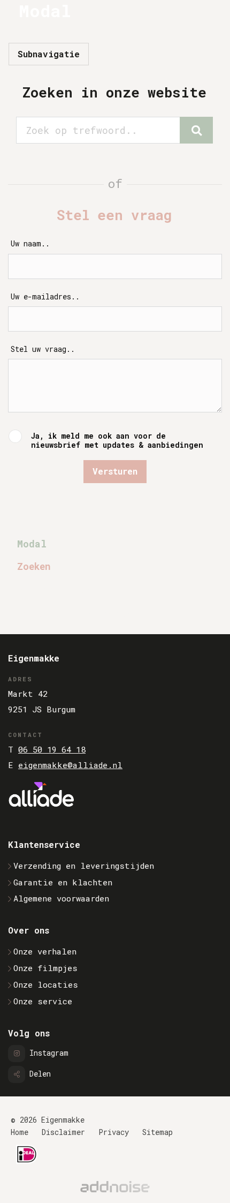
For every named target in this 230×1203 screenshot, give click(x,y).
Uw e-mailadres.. (45, 297)
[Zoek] (196, 130)
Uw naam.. (30, 244)
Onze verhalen (44, 951)
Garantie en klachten (62, 882)
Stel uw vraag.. (43, 349)
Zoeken (33, 566)
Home (19, 1132)
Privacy (113, 1132)
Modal (32, 543)
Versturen (115, 471)
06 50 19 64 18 (52, 749)
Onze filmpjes (45, 968)
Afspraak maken (55, 590)
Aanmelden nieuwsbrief (75, 614)
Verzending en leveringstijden (83, 865)
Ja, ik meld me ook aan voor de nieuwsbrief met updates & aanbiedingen (117, 440)
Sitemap (157, 1132)
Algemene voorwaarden (61, 898)
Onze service (42, 1001)
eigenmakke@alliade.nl (70, 765)
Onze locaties (45, 984)
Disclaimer (63, 1132)
